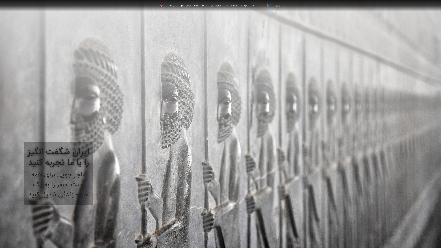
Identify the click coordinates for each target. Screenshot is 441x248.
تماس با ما (173, 5)
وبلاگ (196, 5)
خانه (251, 5)
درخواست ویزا (216, 5)
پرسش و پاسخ (186, 5)
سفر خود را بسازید (230, 5)
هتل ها (204, 5)
